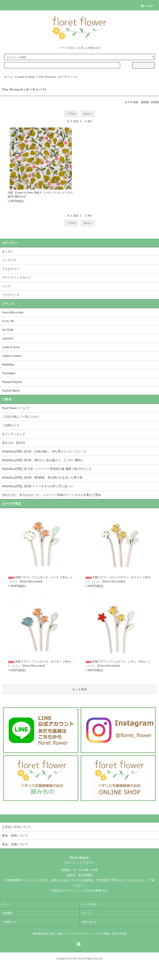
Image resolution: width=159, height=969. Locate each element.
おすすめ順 (131, 102)
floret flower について (16, 408)
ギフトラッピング (13, 434)
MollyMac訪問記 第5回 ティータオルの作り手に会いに (37, 486)
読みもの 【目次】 (14, 442)
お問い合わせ (89, 922)
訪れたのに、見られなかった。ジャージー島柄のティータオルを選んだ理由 (51, 495)
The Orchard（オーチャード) (58, 76)
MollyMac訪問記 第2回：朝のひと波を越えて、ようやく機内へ (43, 460)
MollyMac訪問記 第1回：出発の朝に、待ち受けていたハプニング (44, 451)
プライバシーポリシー (78, 933)
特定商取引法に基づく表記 (48, 933)
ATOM (122, 933)
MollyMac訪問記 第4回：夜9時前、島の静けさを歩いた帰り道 (42, 477)
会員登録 (7, 913)
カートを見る (89, 904)
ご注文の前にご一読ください (21, 416)
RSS (115, 933)
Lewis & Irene (26, 76)
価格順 (145, 102)
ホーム (8, 76)
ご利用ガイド (10, 425)
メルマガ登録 (101, 933)
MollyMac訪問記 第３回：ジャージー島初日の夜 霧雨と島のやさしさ (47, 468)
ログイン (87, 913)
